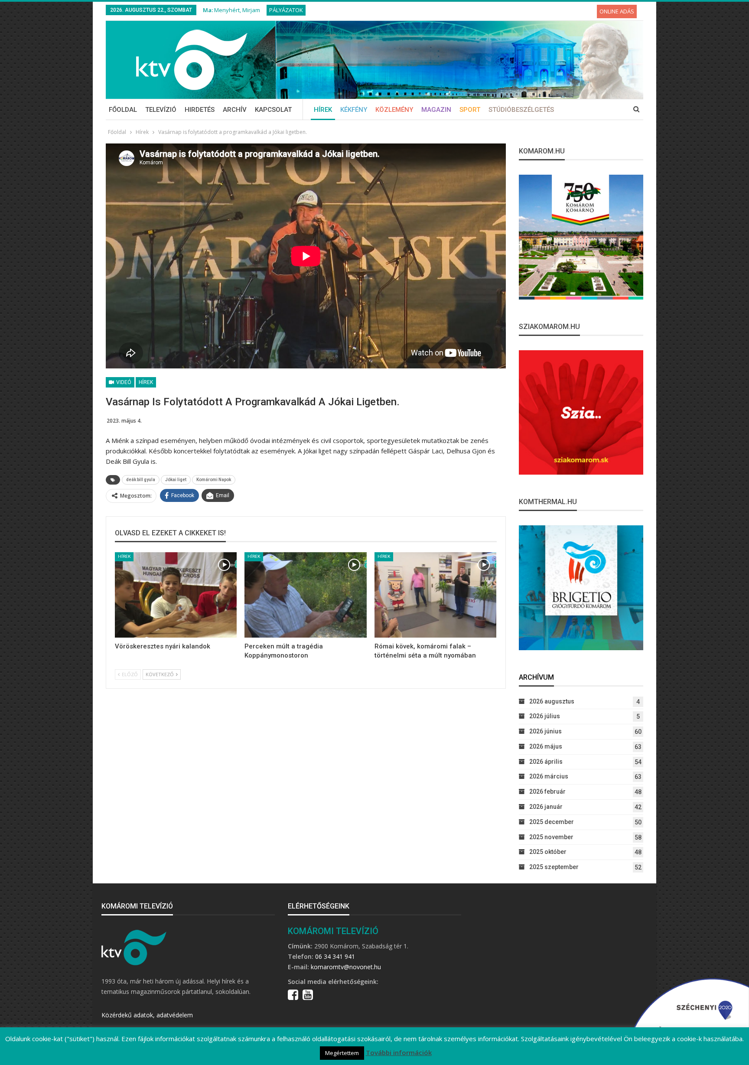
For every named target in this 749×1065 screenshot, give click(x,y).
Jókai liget (175, 479)
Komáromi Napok (213, 479)
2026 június (545, 731)
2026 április (546, 761)
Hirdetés (200, 110)
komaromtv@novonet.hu (346, 967)
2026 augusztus (551, 701)
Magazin (436, 110)
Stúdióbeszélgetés (521, 110)
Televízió (160, 110)
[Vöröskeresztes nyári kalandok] (176, 595)
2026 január (546, 806)
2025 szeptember (554, 866)
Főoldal (123, 110)
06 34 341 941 (335, 956)
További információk (399, 1052)
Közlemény (394, 110)
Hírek (323, 110)
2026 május (545, 746)
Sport (469, 110)
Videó (123, 382)
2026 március (548, 776)
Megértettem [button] (342, 1053)
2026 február (547, 791)
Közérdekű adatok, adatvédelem (147, 1015)
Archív (235, 110)
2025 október (548, 851)
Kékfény (353, 110)
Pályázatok (286, 10)
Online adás (616, 11)
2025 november (551, 837)
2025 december (551, 821)
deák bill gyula (140, 479)
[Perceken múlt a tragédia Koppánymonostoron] (305, 595)
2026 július (544, 716)
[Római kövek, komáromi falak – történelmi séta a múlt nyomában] (435, 595)
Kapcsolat (273, 110)
